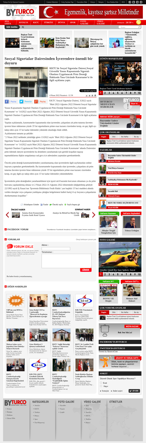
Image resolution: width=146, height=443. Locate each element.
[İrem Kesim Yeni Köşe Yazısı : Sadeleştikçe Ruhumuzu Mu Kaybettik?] (47, 47)
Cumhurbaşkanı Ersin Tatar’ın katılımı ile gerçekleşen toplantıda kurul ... (15, 386)
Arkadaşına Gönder (31, 204)
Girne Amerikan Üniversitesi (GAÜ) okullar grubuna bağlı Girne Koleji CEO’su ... (38, 323)
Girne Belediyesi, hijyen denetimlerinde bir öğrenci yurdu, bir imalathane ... (38, 350)
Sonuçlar (105, 391)
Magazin (89, 409)
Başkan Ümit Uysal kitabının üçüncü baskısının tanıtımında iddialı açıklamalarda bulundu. (123, 142)
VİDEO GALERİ (101, 22)
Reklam (9, 415)
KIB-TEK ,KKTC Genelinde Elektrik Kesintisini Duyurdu (36, 376)
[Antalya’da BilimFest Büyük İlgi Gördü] (85, 218)
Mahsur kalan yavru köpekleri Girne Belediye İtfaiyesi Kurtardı (15, 346)
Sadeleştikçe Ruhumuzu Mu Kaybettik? (122, 180)
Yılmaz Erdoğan (132, 231)
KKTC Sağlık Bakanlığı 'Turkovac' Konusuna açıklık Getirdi (61, 346)
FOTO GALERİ (84, 22)
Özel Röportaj (39, 422)
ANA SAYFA (8, 22)
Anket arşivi (117, 391)
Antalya (37, 405)
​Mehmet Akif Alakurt (131, 300)
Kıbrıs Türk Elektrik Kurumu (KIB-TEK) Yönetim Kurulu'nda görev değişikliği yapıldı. (84, 317)
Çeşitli (62, 412)
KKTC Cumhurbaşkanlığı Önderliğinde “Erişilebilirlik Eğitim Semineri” (60, 378)
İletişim (9, 412)
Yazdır (45, 204)
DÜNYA (61, 22)
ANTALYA (23, 22)
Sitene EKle (11, 418)
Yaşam (62, 409)
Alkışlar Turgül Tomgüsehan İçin (108, 232)
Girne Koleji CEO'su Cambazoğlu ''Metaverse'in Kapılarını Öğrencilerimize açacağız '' (38, 314)
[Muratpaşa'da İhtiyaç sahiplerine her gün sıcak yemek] (82, 47)
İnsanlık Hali (113, 191)
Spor (36, 419)
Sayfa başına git (73, 204)
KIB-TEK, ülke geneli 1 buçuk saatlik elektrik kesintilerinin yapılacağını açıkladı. (37, 383)
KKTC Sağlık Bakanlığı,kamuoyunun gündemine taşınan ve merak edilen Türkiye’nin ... (61, 353)
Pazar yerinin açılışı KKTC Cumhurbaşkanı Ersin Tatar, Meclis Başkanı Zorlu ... (84, 352)
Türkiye (37, 412)
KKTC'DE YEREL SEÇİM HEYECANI (123, 203)
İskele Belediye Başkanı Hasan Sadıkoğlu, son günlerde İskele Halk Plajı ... (84, 383)
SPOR (72, 22)
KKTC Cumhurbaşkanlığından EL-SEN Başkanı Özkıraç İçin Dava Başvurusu (61, 314)
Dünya (37, 416)
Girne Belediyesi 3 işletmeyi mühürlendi (37, 345)
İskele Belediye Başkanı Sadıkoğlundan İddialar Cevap (84, 376)
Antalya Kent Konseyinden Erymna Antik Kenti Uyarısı (33, 214)
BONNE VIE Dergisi (108, 300)
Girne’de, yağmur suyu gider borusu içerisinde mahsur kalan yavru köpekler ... (14, 353)
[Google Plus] (41, 103)
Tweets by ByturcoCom (108, 351)
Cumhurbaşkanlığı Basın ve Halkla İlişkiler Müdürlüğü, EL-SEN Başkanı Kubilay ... (61, 322)
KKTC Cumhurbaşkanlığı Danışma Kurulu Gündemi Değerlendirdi (15, 377)
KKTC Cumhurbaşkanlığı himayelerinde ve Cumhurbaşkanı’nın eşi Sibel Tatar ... (60, 388)
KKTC (36, 22)
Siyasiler (63, 405)
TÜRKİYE (48, 22)
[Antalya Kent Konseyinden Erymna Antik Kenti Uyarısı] (16, 218)
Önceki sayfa (57, 204)
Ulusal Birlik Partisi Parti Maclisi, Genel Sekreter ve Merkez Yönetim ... (15, 316)
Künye (9, 409)
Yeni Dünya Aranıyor (116, 168)
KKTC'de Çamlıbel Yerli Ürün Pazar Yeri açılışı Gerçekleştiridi (84, 346)
